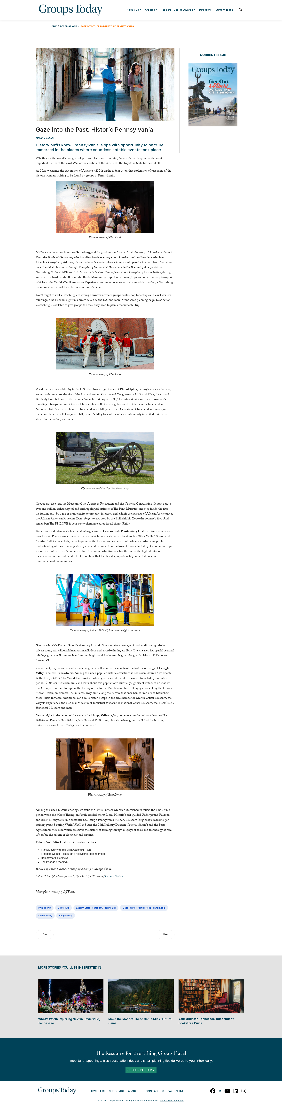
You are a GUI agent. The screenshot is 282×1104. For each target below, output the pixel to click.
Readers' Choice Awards (177, 9)
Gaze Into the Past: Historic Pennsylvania (144, 907)
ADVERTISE (98, 1091)
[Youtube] (227, 1090)
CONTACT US (155, 1091)
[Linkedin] (236, 1090)
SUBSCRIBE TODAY (141, 1070)
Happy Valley (65, 915)
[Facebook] (213, 1090)
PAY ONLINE (175, 1091)
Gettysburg (63, 907)
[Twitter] (220, 1090)
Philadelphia (44, 907)
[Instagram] (244, 1090)
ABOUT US (135, 1091)
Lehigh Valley (45, 915)
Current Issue (224, 9)
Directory (205, 9)
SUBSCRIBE (117, 1091)
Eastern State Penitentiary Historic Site (96, 907)
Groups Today (113, 876)
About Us (133, 9)
